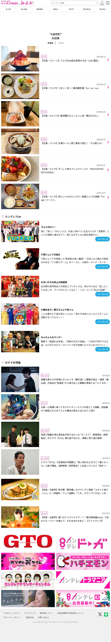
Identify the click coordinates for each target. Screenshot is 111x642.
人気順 (60, 43)
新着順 (50, 43)
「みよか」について (11, 613)
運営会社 (30, 617)
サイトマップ (29, 613)
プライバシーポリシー (12, 617)
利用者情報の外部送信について (70, 613)
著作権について (46, 613)
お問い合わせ (43, 617)
